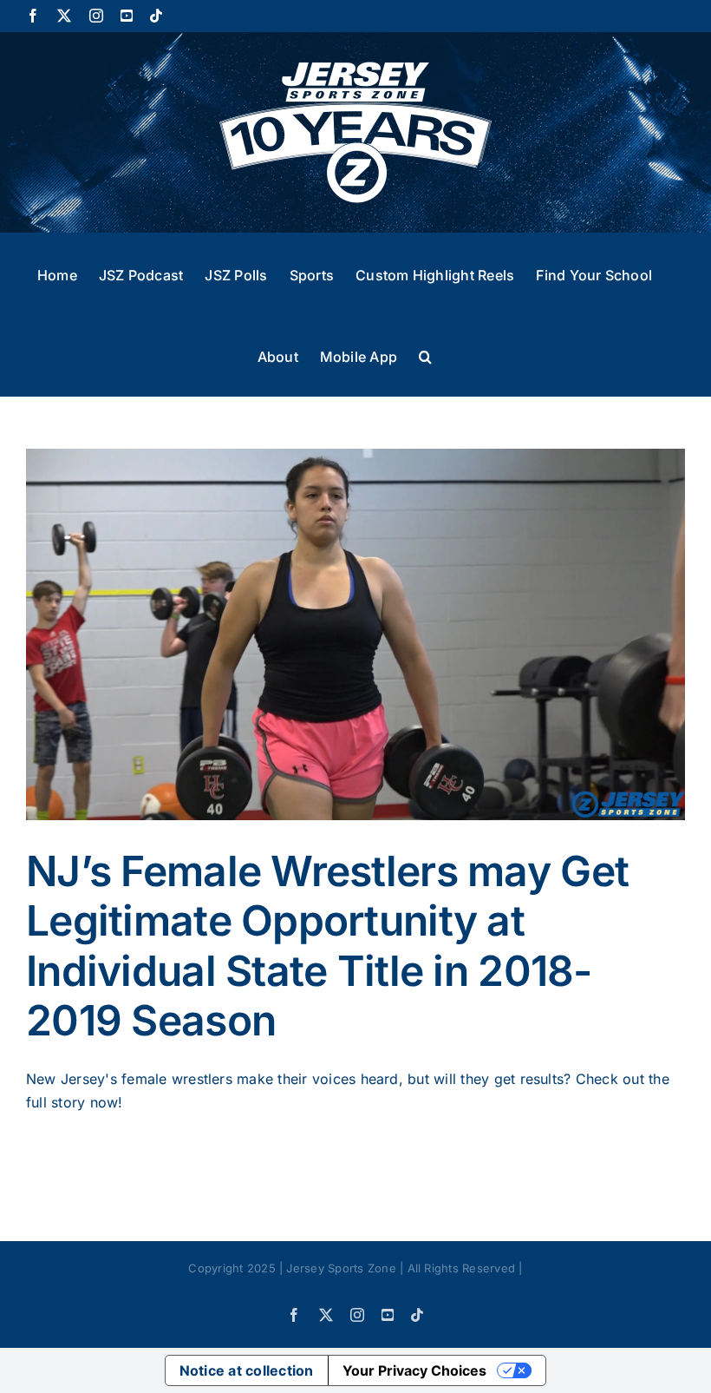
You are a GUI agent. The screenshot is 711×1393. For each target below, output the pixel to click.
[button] (425, 355)
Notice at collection (246, 1370)
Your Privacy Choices (414, 1370)
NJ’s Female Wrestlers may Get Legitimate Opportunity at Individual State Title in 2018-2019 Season (327, 946)
